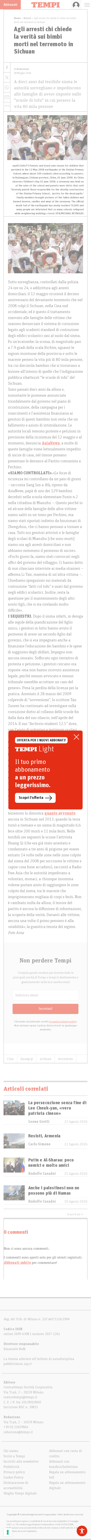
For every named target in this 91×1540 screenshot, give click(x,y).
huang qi (27, 1059)
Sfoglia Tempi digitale (20, 1493)
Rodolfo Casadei (42, 1173)
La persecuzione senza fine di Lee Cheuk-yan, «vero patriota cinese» (57, 1108)
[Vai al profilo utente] (76, 4)
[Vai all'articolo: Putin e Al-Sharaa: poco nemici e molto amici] (14, 1166)
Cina (10, 1059)
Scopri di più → (75, 1214)
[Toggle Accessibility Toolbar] (82, 1531)
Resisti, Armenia (44, 1136)
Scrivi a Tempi (14, 1456)
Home (17, 18)
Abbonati (10, 4)
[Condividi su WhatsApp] (7, 87)
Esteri (27, 18)
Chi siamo (11, 1451)
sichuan (45, 1059)
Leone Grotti (38, 1121)
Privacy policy (14, 1472)
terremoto (65, 1059)
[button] (7, 105)
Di (21, 69)
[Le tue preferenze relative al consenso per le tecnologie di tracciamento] (8, 1532)
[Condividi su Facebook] (7, 68)
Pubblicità (11, 1467)
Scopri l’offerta (31, 798)
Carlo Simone (39, 1144)
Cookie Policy (13, 1477)
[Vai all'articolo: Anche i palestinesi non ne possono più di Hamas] (14, 1194)
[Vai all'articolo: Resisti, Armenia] (14, 1140)
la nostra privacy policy (62, 1021)
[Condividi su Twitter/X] (7, 77)
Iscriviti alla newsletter (21, 1461)
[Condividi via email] (7, 97)
